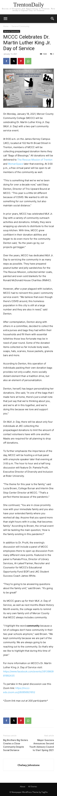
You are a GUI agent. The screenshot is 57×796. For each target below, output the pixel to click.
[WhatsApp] (28, 61)
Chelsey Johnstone (29, 765)
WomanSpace (16, 163)
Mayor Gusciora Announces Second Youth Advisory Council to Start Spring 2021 (41, 745)
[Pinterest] (21, 61)
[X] (13, 61)
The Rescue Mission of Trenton (34, 159)
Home (6, 26)
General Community (20, 26)
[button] (52, 18)
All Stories (32, 786)
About (22, 786)
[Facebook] (6, 61)
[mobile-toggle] (5, 18)
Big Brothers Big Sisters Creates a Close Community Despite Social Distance (15, 745)
